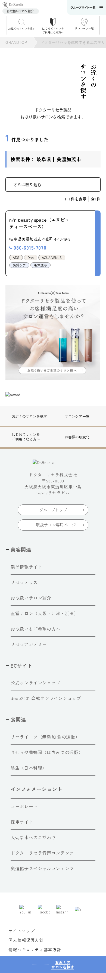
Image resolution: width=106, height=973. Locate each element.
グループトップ (53, 510)
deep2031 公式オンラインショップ (46, 698)
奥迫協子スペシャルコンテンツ (42, 868)
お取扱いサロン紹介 (31, 597)
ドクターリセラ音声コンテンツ (42, 853)
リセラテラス (24, 582)
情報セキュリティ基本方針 (34, 949)
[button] (102, 25)
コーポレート (24, 806)
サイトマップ (21, 931)
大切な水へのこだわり (33, 837)
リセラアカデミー (29, 644)
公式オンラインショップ (35, 682)
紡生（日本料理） (29, 767)
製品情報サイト (26, 566)
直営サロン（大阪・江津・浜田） (45, 613)
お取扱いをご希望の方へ (35, 628)
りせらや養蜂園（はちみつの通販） (47, 752)
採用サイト (22, 822)
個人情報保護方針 (26, 940)
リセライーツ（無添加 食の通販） (45, 736)
